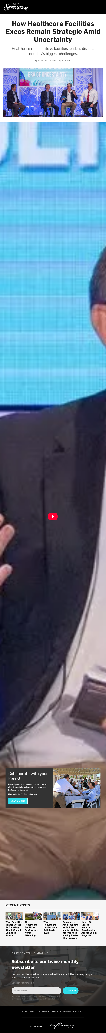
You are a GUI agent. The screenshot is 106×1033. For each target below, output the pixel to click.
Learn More (17, 801)
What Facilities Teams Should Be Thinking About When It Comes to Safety (14, 929)
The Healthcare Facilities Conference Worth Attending (31, 929)
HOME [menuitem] (24, 1012)
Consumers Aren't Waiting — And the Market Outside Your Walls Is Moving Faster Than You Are (71, 930)
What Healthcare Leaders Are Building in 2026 (50, 927)
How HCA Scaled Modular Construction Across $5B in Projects (89, 929)
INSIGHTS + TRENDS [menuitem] (61, 1012)
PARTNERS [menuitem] (44, 1012)
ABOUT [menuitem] (33, 1012)
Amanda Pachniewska (47, 60)
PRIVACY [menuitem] (77, 1012)
